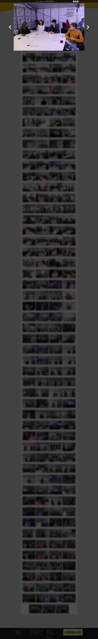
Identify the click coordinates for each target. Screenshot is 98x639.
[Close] (77, 1)
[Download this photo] (74, 1)
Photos (37, 1)
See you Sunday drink (50, 1)
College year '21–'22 (42, 1)
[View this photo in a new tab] (76, 1)
